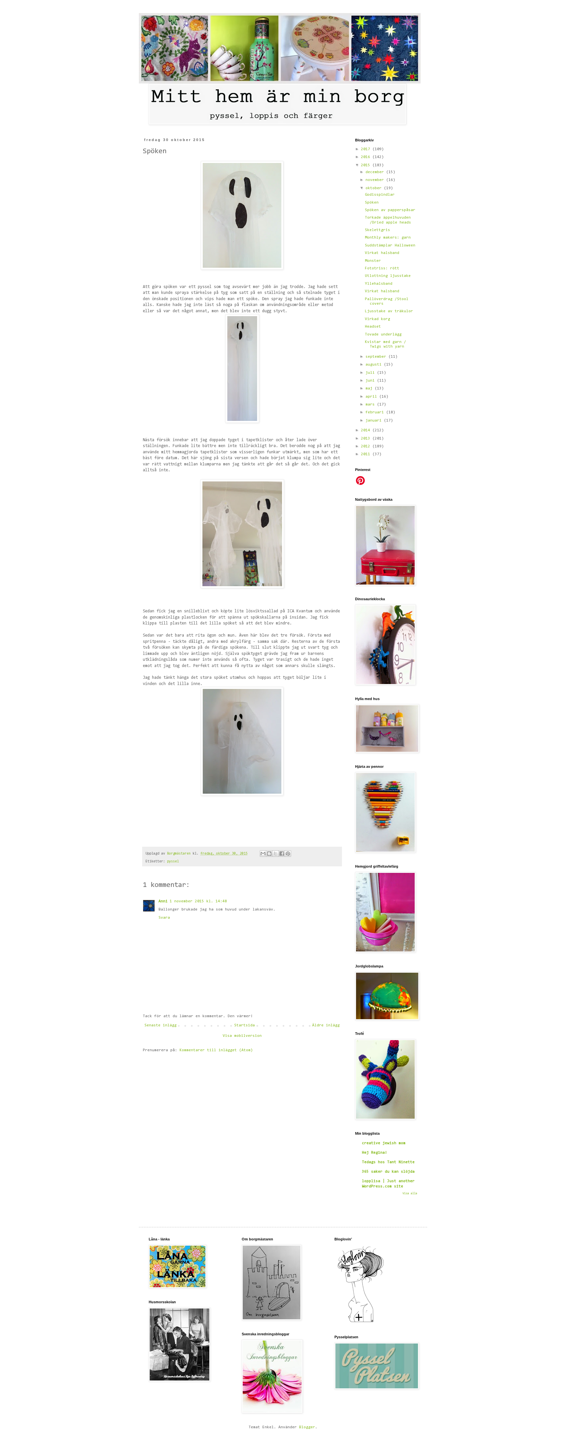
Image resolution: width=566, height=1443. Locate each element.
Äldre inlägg (326, 1025)
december (376, 172)
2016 (366, 157)
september (377, 357)
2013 (366, 439)
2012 (366, 446)
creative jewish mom (384, 1143)
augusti (375, 365)
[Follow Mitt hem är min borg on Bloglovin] (360, 1322)
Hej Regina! (374, 1153)
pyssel (173, 861)
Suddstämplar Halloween (390, 245)
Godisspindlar (380, 195)
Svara (164, 918)
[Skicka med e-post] (263, 853)
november (376, 180)
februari (376, 412)
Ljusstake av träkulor (389, 311)
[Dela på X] (275, 853)
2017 (366, 149)
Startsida (244, 1025)
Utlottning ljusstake (388, 276)
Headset (373, 327)
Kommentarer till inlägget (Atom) (216, 1050)
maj (370, 388)
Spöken (372, 203)
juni (371, 381)
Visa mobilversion (242, 1036)
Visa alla (410, 1193)
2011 (366, 454)
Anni (163, 901)
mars (371, 404)
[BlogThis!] (269, 853)
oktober (375, 188)
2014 (366, 430)
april (372, 397)
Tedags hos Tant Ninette (388, 1162)
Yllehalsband (378, 284)
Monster (373, 261)
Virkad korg (377, 319)
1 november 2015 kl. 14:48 (198, 901)
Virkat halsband (382, 253)
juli (371, 373)
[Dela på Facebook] (281, 853)
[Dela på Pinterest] (288, 853)
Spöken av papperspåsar (390, 210)
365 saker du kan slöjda (388, 1172)
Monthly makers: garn (388, 238)
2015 (366, 165)
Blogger (307, 1427)
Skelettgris (377, 230)
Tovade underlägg (383, 334)
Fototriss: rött (382, 268)
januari (375, 421)
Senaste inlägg (160, 1025)
